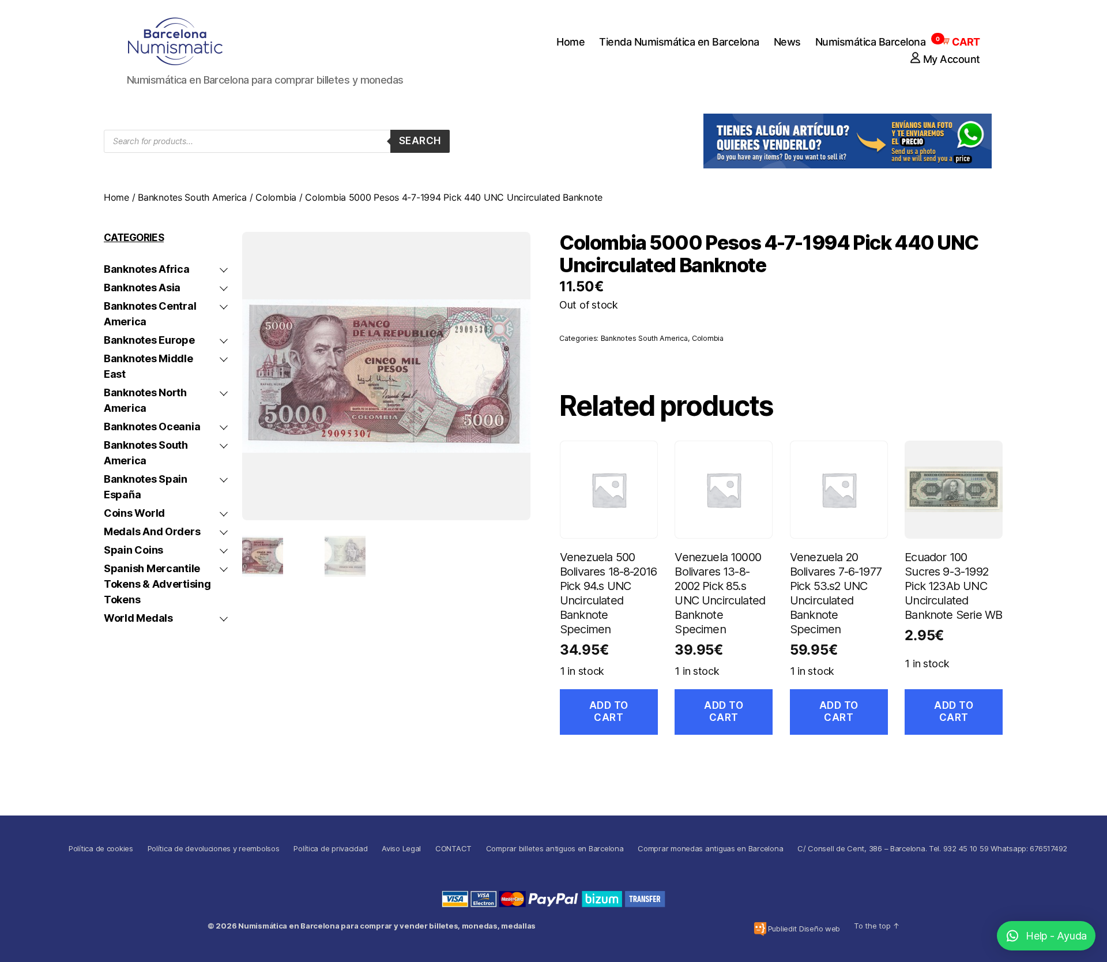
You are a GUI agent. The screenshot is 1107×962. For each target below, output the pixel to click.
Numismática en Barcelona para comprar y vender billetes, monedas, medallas (387, 925)
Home (570, 42)
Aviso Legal (401, 848)
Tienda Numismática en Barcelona (679, 42)
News (787, 42)
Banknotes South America (192, 197)
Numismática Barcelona (870, 42)
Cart (960, 42)
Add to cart (608, 711)
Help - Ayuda (1056, 936)
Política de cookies (101, 848)
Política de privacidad (330, 848)
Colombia (275, 197)
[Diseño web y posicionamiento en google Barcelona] (760, 928)
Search (420, 140)
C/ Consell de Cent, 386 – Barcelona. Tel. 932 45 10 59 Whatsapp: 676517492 (932, 848)
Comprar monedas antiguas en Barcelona (710, 848)
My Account (951, 59)
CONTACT (453, 848)
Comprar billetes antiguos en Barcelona (555, 848)
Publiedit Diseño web (804, 928)
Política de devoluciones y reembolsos (214, 848)
